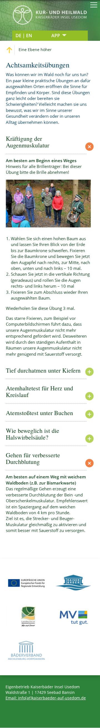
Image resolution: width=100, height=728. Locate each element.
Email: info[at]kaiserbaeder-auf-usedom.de (46, 698)
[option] (48, 203)
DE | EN (24, 35)
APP (55, 35)
